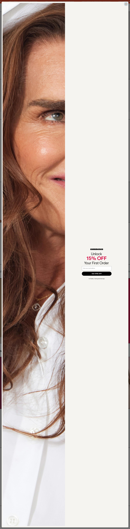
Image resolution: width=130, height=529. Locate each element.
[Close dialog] (126, 4)
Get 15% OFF (97, 274)
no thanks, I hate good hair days (97, 278)
